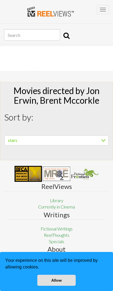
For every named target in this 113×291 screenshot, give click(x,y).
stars (12, 140)
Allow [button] (56, 280)
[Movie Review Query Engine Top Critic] (56, 174)
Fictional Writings (57, 228)
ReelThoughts (56, 235)
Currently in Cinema (56, 206)
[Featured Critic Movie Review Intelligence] (28, 174)
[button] (41, 267)
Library (56, 200)
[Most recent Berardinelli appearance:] (84, 174)
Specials (56, 241)
